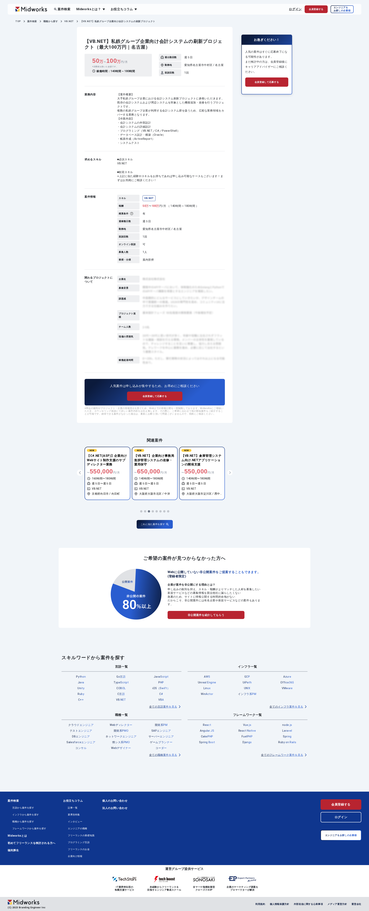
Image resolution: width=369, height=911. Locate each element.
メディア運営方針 (337, 904)
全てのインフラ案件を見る (286, 706)
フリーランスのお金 (79, 849)
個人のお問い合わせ (115, 800)
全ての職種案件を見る (163, 754)
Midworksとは (17, 835)
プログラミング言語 (79, 842)
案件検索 (64, 9)
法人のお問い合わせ (115, 808)
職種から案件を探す (23, 821)
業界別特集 (74, 814)
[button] (141, 511)
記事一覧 (73, 807)
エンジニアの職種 (77, 828)
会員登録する (341, 804)
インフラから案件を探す (25, 814)
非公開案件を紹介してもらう (206, 614)
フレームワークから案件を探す (29, 828)
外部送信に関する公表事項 (308, 904)
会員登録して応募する (155, 396)
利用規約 (260, 904)
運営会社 (356, 904)
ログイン (295, 9)
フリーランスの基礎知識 (81, 835)
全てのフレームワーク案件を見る (282, 754)
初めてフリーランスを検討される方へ (32, 842)
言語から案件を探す (23, 807)
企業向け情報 (75, 856)
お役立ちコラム (73, 800)
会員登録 (316, 9)
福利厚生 (13, 850)
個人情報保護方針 (279, 904)
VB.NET (149, 198)
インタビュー (75, 821)
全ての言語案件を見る (163, 706)
